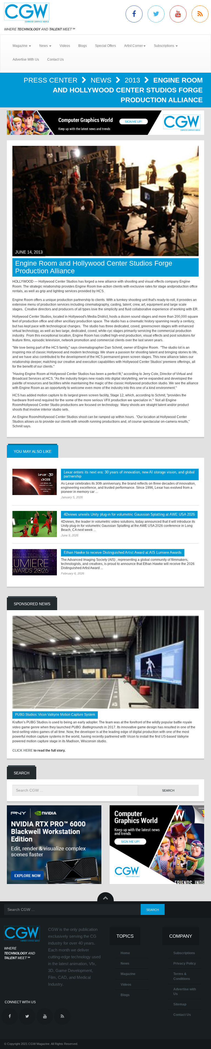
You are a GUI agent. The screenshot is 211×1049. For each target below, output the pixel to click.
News (102, 80)
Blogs (82, 46)
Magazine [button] (20, 46)
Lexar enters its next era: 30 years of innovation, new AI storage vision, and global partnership (129, 474)
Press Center (51, 80)
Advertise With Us (26, 59)
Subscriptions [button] (164, 46)
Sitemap (179, 1004)
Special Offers (105, 46)
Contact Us (55, 59)
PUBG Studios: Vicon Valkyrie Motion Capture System (55, 715)
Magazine (128, 974)
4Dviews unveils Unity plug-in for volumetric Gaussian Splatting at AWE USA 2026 (129, 514)
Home (125, 953)
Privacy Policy (184, 963)
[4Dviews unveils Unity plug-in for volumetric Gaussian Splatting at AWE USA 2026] (34, 524)
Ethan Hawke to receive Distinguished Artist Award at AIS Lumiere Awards (123, 552)
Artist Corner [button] (133, 46)
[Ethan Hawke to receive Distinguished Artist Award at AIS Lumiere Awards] (34, 562)
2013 (133, 80)
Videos (65, 46)
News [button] (44, 46)
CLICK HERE (22, 750)
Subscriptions (184, 953)
